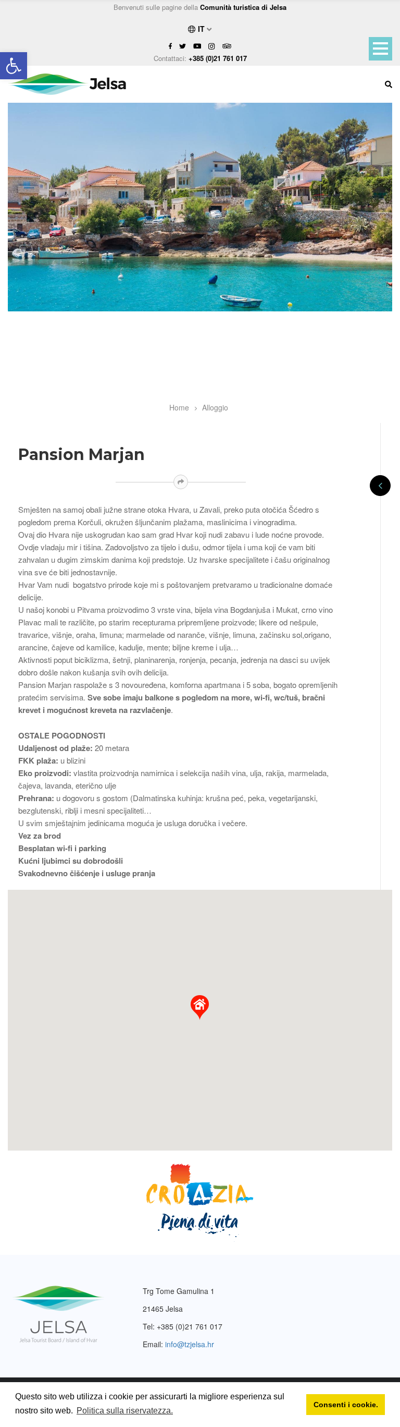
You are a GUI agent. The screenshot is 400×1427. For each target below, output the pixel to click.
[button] (199, 1007)
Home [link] (179, 407)
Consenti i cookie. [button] (346, 1404)
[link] (13, 65)
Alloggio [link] (215, 407)
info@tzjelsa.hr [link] (189, 1344)
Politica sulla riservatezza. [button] (125, 1410)
